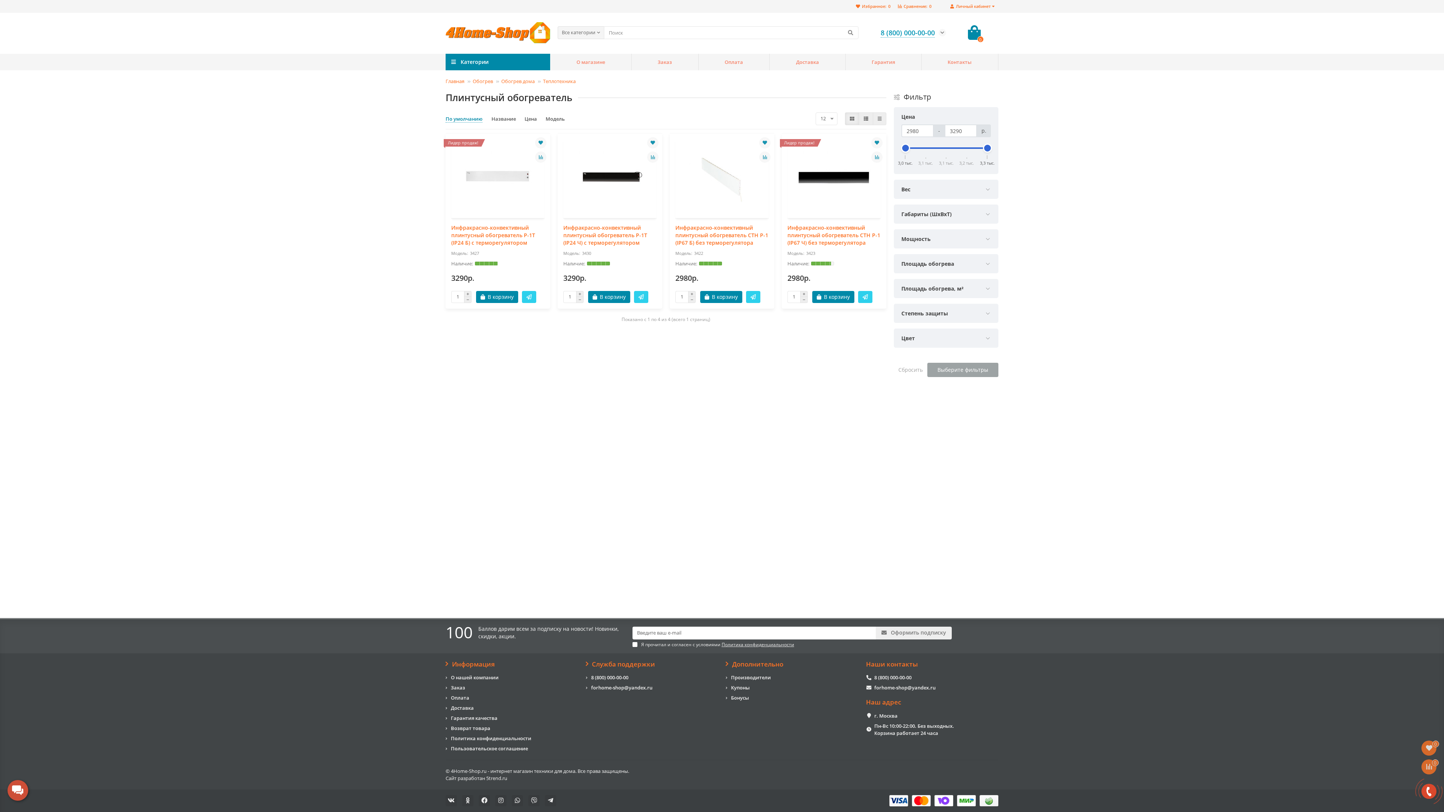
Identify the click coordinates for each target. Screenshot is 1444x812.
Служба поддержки (623, 664)
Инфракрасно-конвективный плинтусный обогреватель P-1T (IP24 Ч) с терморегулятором (605, 235)
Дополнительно (757, 664)
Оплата (734, 62)
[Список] (866, 118)
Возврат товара (470, 728)
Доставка (807, 62)
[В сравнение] (540, 157)
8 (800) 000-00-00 (609, 677)
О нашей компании (475, 677)
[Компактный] (879, 118)
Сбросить (910, 369)
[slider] (905, 148)
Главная (455, 81)
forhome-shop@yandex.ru (621, 687)
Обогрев (483, 81)
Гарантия (883, 62)
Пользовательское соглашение (489, 748)
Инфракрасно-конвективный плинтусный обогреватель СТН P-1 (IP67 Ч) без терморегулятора (833, 235)
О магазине (590, 62)
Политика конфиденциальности (491, 738)
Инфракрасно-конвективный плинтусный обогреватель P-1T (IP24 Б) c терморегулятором (493, 235)
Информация (473, 664)
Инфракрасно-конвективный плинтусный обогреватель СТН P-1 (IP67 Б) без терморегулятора (721, 235)
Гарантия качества (474, 718)
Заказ (665, 62)
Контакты (960, 62)
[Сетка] (852, 118)
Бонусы (740, 697)
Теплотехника (559, 81)
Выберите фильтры (962, 369)
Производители (751, 677)
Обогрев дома (518, 81)
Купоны (740, 687)
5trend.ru (496, 778)
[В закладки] (540, 142)
